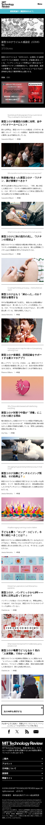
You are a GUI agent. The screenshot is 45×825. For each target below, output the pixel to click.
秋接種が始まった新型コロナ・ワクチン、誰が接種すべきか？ (21, 179)
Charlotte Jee (5, 610)
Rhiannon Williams (7, 372)
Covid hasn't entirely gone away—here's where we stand (25, 289)
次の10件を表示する (13, 711)
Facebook (9, 733)
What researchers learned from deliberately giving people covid (25, 645)
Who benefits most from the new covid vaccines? (25, 173)
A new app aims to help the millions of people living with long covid (25, 349)
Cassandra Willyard (7, 139)
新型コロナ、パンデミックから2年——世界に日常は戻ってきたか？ (22, 594)
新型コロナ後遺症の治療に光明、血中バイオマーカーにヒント (21, 123)
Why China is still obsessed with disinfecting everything (22, 407)
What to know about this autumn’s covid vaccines (24, 232)
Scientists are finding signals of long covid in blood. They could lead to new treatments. (25, 116)
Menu (40, 4)
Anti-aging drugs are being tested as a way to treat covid (25, 468)
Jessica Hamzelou (7, 315)
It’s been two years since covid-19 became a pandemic (22, 587)
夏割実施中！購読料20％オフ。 (22, 11)
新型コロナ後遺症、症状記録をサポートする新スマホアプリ (21, 356)
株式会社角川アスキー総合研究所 (26, 795)
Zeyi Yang (4, 433)
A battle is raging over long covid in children (22, 528)
